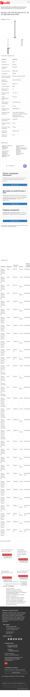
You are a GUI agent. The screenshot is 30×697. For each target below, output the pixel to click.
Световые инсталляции (11, 604)
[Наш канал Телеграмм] (9, 639)
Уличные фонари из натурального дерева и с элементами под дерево (16, 593)
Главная (6, 6)
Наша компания (4, 683)
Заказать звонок (16, 672)
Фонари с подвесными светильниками (15, 598)
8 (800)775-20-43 (12, 646)
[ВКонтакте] (19, 639)
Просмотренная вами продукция (17, 683)
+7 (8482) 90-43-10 (13, 651)
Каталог (9, 683)
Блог (24, 683)
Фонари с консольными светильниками (15, 594)
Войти (6, 663)
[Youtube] (16, 639)
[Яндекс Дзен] (11, 639)
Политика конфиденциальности (22, 688)
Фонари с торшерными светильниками (15, 597)
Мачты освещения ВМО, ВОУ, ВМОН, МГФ (16, 601)
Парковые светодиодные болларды (14, 591)
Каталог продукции (13, 6)
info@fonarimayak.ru (15, 654)
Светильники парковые (11, 596)
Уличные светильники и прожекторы (14, 600)
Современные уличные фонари (13, 589)
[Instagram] (21, 639)
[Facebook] (14, 639)
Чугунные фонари (10, 588)
